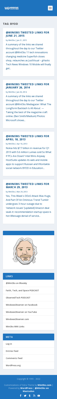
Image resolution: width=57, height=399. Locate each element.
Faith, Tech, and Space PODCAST (22, 290)
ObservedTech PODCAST (18, 297)
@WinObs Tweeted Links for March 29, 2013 (27, 185)
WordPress (26, 388)
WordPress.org (13, 365)
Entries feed (12, 351)
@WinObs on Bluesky (16, 283)
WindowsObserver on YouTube (21, 312)
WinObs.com (44, 384)
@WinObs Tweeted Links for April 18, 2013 (27, 137)
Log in (9, 343)
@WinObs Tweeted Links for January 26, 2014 (27, 85)
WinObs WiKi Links (15, 326)
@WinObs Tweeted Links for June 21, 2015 (27, 34)
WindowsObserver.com (17, 319)
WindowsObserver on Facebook (21, 304)
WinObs (11, 40)
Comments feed (14, 358)
